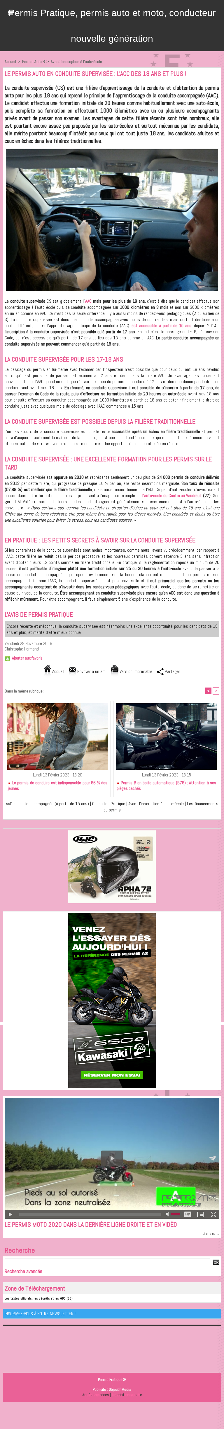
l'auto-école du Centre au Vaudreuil (171, 495)
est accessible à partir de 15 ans (161, 325)
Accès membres (95, 1395)
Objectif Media (120, 1389)
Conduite (99, 804)
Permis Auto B (33, 61)
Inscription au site (127, 1395)
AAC (89, 301)
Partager (172, 671)
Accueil (10, 61)
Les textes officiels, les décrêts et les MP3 (35, 1298)
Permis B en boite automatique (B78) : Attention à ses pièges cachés (166, 785)
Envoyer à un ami (91, 671)
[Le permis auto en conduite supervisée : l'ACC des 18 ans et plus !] (112, 150)
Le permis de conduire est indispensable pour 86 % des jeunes (57, 785)
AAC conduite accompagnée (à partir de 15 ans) (47, 804)
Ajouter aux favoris (27, 658)
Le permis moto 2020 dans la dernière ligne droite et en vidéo (91, 1224)
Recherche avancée (23, 1271)
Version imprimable (135, 671)
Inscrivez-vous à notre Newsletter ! (40, 1314)
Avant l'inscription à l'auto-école (76, 61)
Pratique (118, 804)
